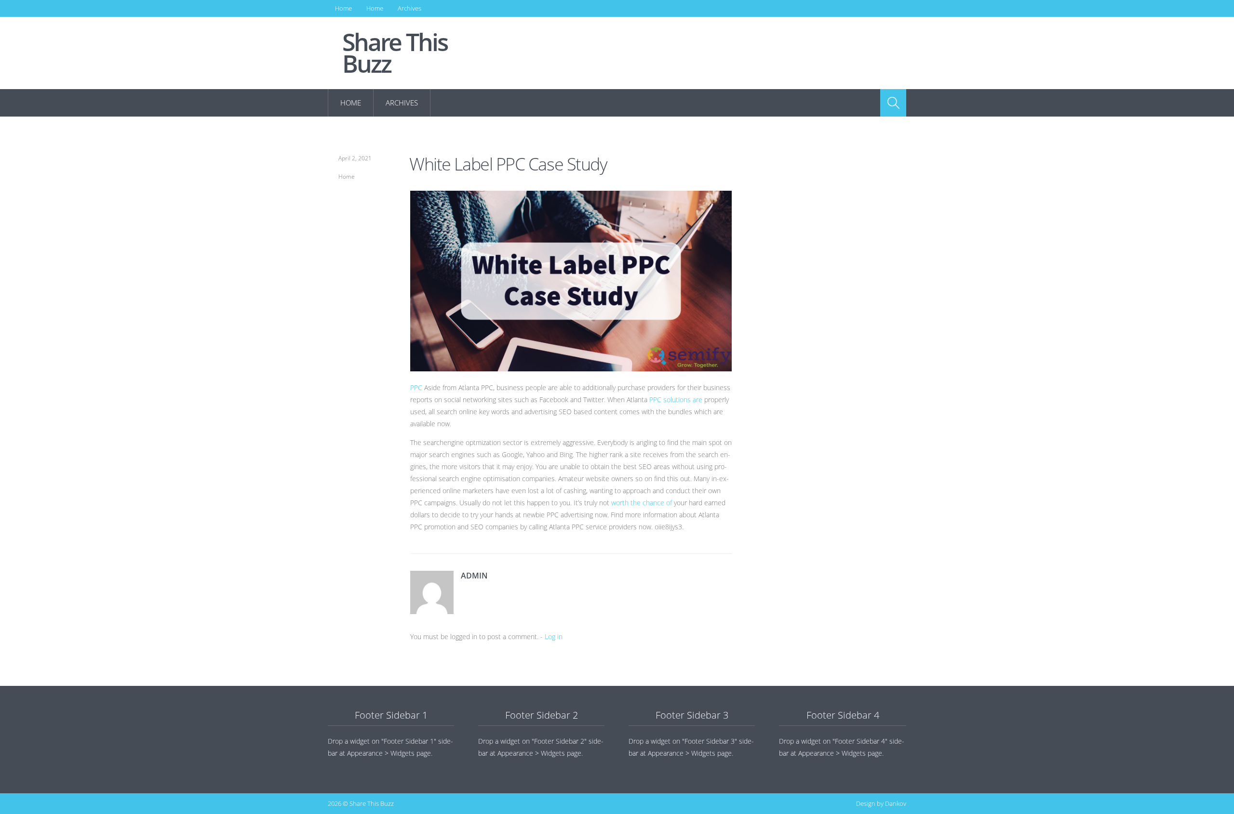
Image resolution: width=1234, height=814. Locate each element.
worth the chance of (642, 502)
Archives (409, 8)
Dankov (895, 803)
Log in (554, 636)
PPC (416, 387)
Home (343, 8)
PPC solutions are (676, 399)
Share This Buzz (394, 53)
